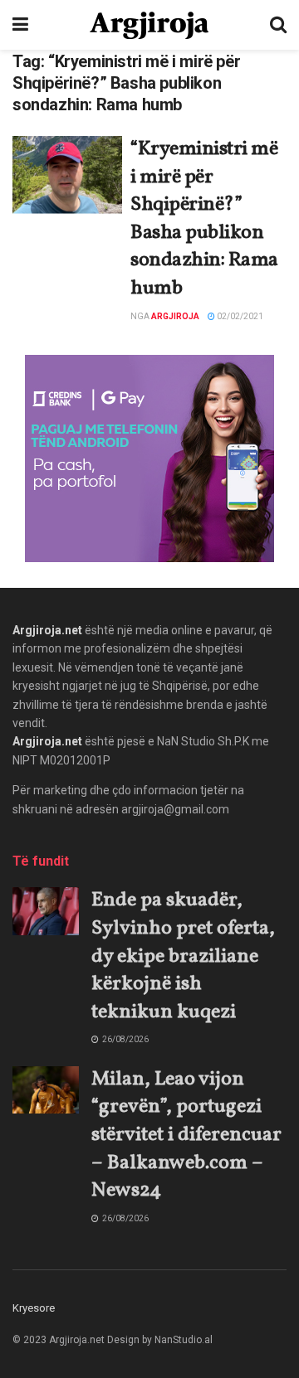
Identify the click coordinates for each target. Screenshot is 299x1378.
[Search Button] (278, 25)
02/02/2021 (239, 316)
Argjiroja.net (47, 630)
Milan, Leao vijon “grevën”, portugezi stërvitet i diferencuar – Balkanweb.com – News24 (186, 1135)
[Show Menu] (20, 25)
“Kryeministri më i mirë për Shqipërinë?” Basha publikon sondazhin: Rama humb (204, 219)
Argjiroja (175, 316)
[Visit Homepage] (149, 25)
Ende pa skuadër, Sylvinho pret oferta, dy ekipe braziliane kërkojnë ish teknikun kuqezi (183, 956)
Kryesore (33, 1308)
